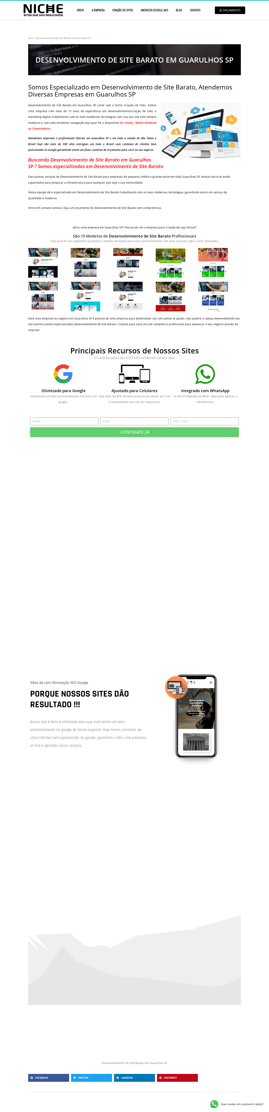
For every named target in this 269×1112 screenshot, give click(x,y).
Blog (179, 10)
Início (80, 10)
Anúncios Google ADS (154, 10)
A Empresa (98, 10)
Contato (195, 10)
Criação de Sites (122, 10)
